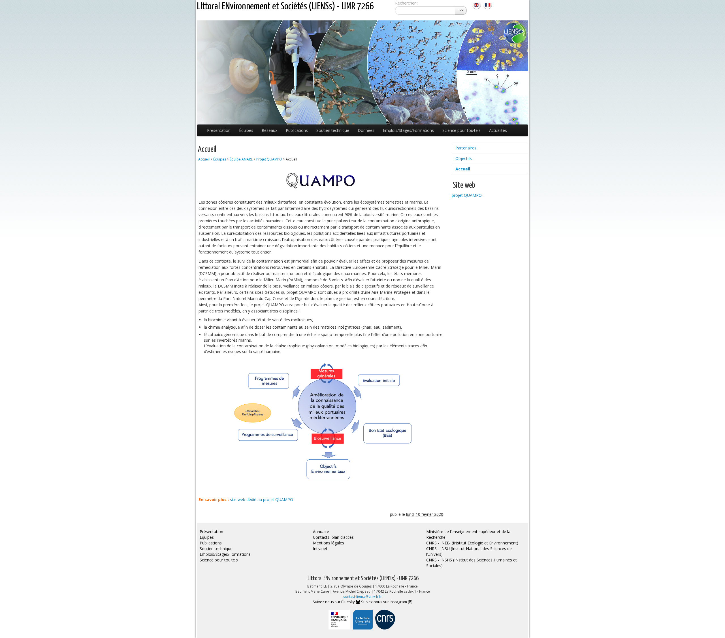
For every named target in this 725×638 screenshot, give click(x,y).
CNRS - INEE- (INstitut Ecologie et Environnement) (472, 543)
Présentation (219, 130)
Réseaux (269, 130)
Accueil (204, 159)
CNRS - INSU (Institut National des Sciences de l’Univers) (469, 551)
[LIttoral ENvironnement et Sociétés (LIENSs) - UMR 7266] (477, 4)
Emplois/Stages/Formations (408, 130)
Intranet (320, 548)
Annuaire (321, 531)
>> (461, 10)
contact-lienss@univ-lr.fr (362, 596)
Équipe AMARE (241, 159)
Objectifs (463, 158)
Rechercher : (406, 3)
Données (366, 130)
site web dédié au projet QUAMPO (261, 499)
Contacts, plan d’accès (333, 537)
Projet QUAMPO (269, 159)
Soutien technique (332, 130)
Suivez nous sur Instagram (384, 601)
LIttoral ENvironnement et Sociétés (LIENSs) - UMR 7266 (285, 6)
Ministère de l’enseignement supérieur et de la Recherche (468, 534)
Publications (297, 130)
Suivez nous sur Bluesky (334, 601)
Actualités (498, 130)
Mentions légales (328, 543)
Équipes (246, 130)
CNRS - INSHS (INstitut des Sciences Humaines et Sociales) (471, 562)
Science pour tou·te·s (461, 130)
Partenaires (465, 148)
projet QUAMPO (467, 195)
